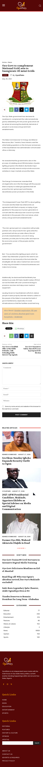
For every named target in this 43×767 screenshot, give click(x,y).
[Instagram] (7, 684)
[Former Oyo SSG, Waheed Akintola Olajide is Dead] (21, 527)
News (10, 62)
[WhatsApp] (11, 109)
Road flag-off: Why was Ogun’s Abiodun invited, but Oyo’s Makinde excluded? (21, 580)
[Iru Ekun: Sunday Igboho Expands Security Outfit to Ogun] (21, 445)
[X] (21, 109)
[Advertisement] (21, 34)
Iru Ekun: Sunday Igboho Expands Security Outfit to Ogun (16, 461)
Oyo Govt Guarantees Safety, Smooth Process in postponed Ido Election (32, 350)
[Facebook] (16, 109)
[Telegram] (26, 109)
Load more (20, 548)
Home (4, 62)
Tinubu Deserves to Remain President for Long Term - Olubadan (20, 598)
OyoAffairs (19, 75)
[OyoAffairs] (11, 75)
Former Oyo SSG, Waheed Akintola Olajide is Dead (16, 541)
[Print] (31, 109)
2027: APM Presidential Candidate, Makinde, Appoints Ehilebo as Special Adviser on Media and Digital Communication (16, 502)
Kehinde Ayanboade (9, 454)
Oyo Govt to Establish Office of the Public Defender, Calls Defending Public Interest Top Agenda (10, 351)
